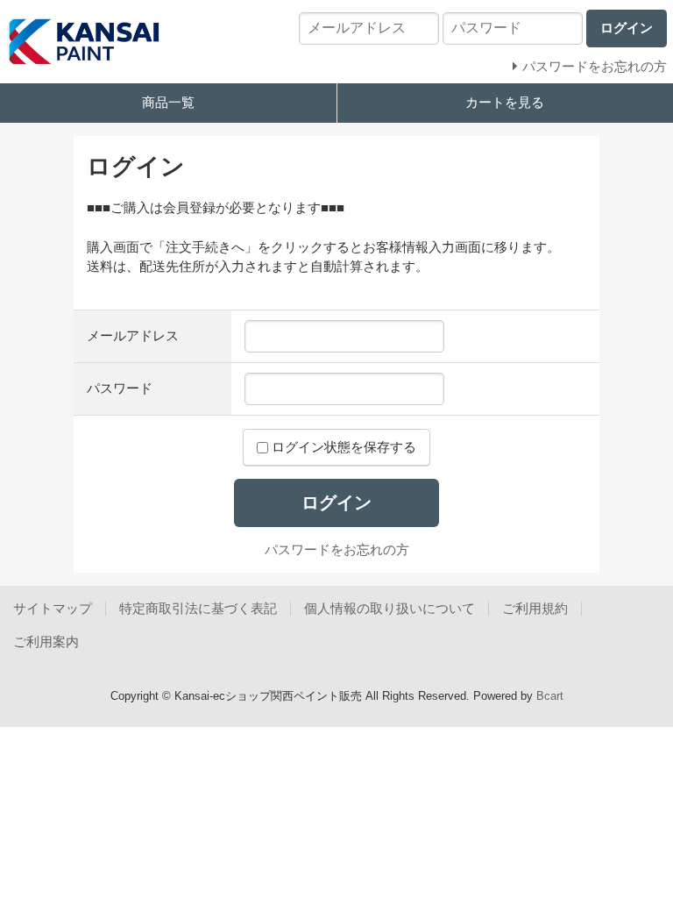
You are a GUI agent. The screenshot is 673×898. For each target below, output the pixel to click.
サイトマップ (52, 608)
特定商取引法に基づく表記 (198, 608)
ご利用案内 (46, 641)
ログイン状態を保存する (342, 446)
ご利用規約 (535, 608)
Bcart (549, 695)
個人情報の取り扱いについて (389, 608)
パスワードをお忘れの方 (337, 549)
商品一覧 (168, 102)
